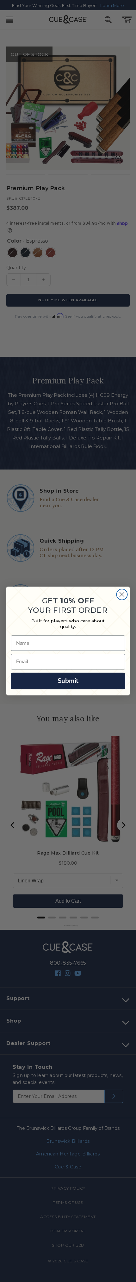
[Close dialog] (121, 594)
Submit (68, 681)
